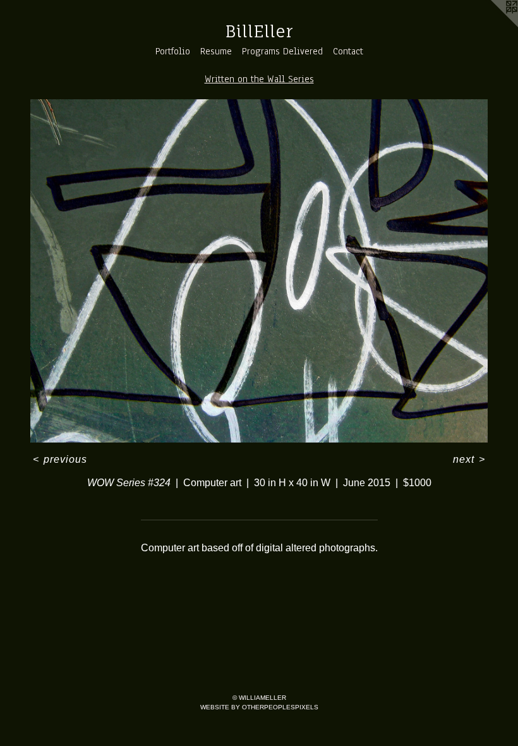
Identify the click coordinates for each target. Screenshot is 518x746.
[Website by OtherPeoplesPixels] (492, 25)
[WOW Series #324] (259, 271)
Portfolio (172, 51)
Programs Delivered (282, 51)
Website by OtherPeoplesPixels (259, 707)
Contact (348, 51)
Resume (216, 51)
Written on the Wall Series (259, 79)
